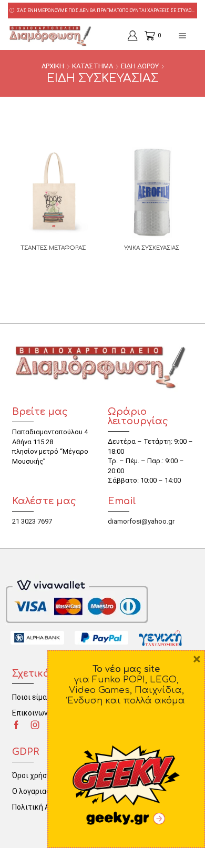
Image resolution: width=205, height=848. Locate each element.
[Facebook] (16, 725)
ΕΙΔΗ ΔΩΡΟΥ (140, 66)
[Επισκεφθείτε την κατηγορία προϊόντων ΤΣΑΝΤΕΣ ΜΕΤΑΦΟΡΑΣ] (53, 192)
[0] (145, 35)
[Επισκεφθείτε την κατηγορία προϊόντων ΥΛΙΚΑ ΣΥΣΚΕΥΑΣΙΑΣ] (152, 192)
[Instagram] (35, 725)
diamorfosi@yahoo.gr (141, 521)
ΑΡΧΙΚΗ (53, 66)
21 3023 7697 (32, 521)
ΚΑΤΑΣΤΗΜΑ (92, 66)
